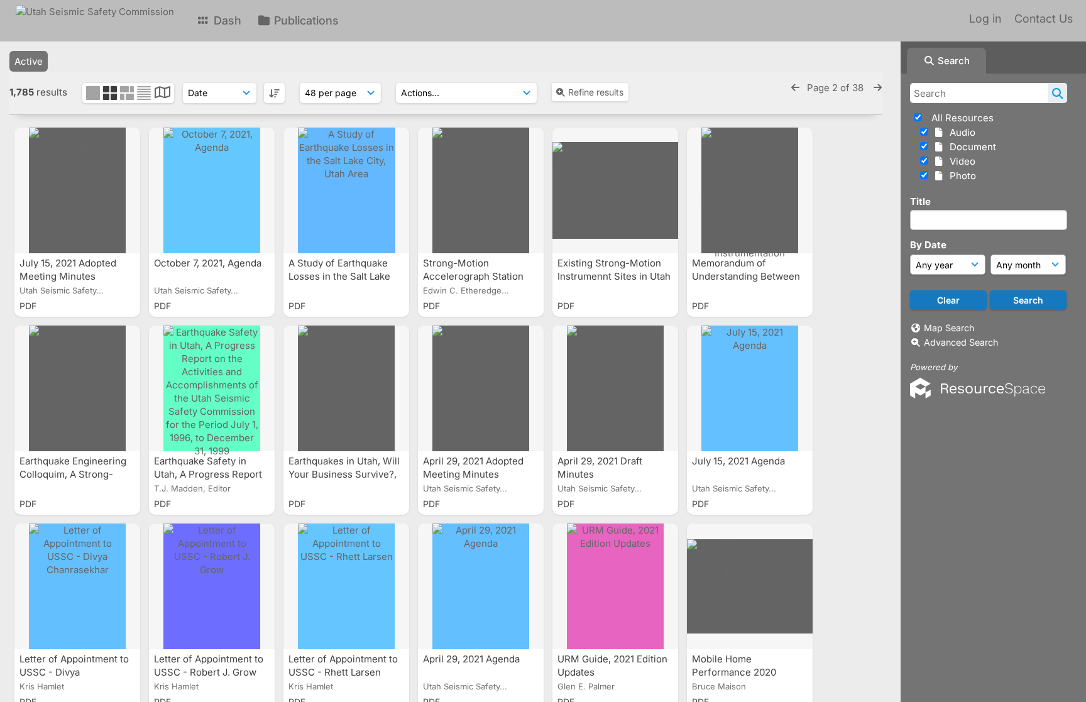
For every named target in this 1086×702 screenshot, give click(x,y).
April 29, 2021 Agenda (472, 659)
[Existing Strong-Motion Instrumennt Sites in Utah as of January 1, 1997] (615, 190)
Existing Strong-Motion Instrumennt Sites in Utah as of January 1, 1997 (614, 276)
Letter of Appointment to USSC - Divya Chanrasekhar (74, 672)
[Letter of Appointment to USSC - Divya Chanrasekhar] (77, 586)
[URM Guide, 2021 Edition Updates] (615, 586)
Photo (960, 176)
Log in (985, 18)
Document (970, 147)
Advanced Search (961, 342)
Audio (960, 132)
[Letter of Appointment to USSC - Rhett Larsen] (346, 586)
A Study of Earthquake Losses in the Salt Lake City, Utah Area (339, 276)
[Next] (878, 88)
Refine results (595, 92)
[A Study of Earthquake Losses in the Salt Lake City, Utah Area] (346, 190)
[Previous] (795, 88)
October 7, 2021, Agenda (209, 263)
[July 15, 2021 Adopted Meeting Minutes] (77, 190)
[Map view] (162, 94)
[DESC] (274, 93)
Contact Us (1043, 18)
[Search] (1057, 93)
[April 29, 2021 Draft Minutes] (615, 388)
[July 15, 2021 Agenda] (750, 388)
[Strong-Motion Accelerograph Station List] (481, 190)
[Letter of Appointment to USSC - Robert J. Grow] (212, 586)
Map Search (949, 327)
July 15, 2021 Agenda (739, 461)
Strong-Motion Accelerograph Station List (473, 276)
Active (28, 61)
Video (960, 161)
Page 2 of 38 (836, 88)
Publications (305, 20)
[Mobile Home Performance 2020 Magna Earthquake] (750, 586)
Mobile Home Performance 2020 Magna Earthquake (734, 672)
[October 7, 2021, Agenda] (212, 190)
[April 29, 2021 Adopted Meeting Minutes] (481, 388)
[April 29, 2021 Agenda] (481, 586)
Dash (226, 20)
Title (920, 201)
